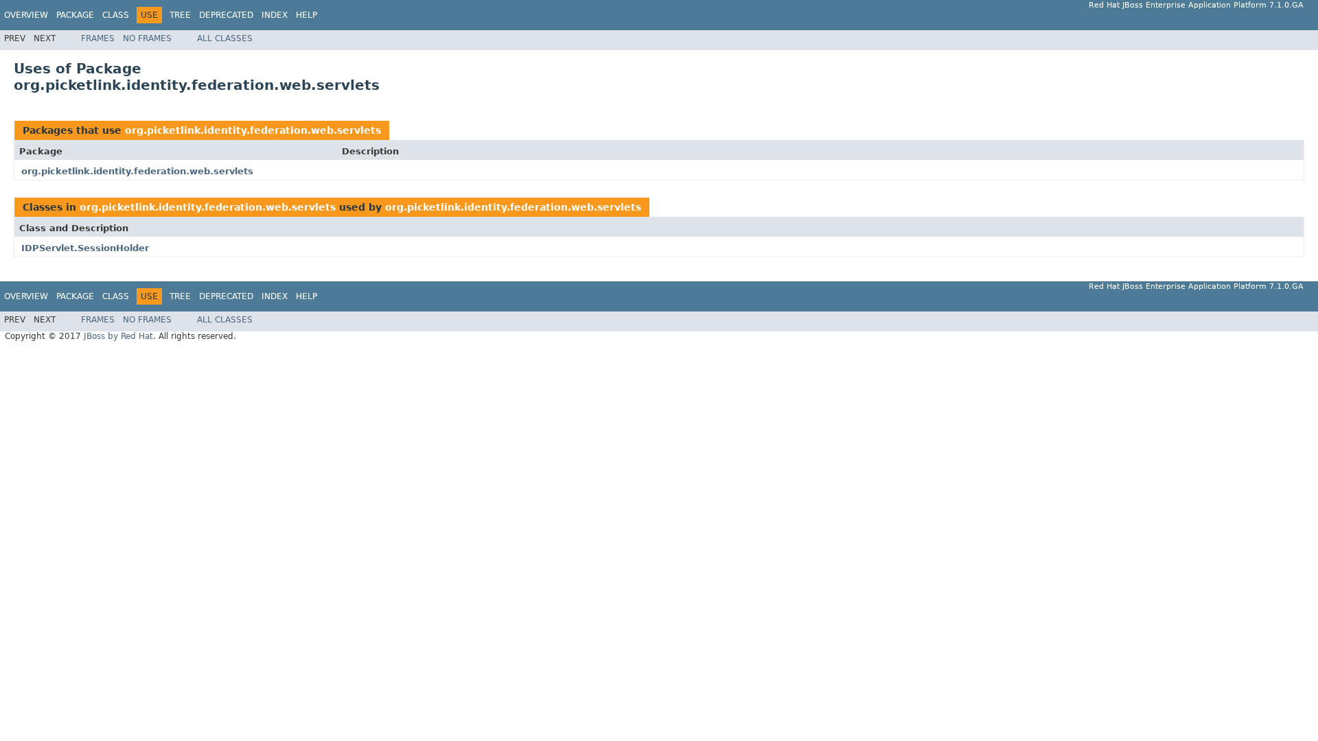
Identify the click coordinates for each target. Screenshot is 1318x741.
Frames (98, 38)
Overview (26, 15)
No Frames (147, 38)
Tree (180, 15)
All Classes (225, 38)
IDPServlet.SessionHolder (85, 248)
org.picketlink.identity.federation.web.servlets (253, 130)
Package (75, 15)
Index (275, 15)
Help (306, 15)
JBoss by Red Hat (118, 336)
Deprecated (226, 15)
